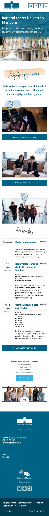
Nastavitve (8, 511)
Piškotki (5, 457)
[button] (40, 5)
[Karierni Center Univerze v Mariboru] (9, 4)
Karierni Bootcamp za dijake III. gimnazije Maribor (26, 267)
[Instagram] (24, 489)
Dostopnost (7, 454)
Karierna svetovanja (26, 242)
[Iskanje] (30, 5)
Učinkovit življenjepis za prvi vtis (26, 306)
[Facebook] (19, 489)
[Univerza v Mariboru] (24, 424)
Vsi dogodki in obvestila (24, 347)
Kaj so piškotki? (21, 505)
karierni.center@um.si (11, 442)
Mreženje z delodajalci (24, 182)
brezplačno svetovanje (24, 137)
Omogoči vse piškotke (37, 511)
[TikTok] (30, 489)
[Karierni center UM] (24, 476)
